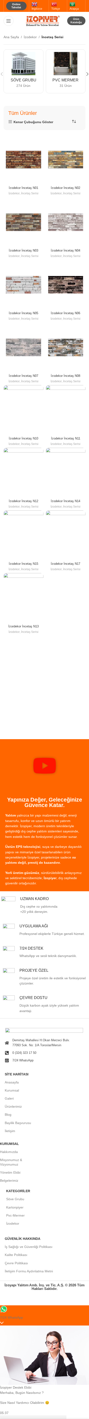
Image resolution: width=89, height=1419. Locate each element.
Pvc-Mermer (15, 1215)
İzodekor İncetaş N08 (65, 376)
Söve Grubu (15, 1199)
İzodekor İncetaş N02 (65, 188)
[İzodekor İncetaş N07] (23, 347)
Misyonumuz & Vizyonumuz (11, 1162)
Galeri (9, 1098)
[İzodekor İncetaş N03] (23, 222)
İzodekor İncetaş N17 (65, 563)
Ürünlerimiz (13, 1106)
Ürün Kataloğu (76, 20)
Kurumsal (12, 1090)
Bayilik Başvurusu (18, 1123)
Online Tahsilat (16, 6)
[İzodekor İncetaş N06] (66, 284)
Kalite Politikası (16, 1255)
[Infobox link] (45, 905)
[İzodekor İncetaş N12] (23, 472)
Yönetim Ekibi (10, 1172)
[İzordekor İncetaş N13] (23, 598)
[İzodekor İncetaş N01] (23, 159)
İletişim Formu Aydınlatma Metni (29, 1271)
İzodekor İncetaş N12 (23, 501)
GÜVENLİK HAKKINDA (22, 1239)
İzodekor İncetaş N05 (23, 313)
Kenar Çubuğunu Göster (33, 122)
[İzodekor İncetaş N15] (23, 535)
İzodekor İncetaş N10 (23, 438)
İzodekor (30, 37)
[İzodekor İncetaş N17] (66, 535)
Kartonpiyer (14, 1207)
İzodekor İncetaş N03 (23, 250)
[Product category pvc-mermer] (65, 71)
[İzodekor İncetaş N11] (66, 410)
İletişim (10, 1131)
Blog (8, 1114)
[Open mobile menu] (8, 21)
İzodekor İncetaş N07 (23, 376)
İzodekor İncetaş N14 (65, 501)
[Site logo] (44, 20)
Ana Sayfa (11, 37)
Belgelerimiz (9, 1180)
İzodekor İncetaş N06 (65, 313)
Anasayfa (12, 1082)
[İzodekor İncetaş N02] (66, 159)
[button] (44, 766)
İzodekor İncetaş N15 (23, 563)
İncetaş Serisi (29, 193)
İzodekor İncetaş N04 (65, 250)
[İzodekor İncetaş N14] (66, 472)
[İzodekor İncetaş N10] (23, 410)
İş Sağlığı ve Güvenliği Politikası (28, 1247)
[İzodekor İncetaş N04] (66, 222)
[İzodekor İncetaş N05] (23, 284)
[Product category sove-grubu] (23, 71)
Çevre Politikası (16, 1263)
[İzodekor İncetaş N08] (66, 347)
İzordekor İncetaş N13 (23, 626)
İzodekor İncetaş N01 (23, 188)
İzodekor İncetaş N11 (65, 438)
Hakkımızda (9, 1152)
